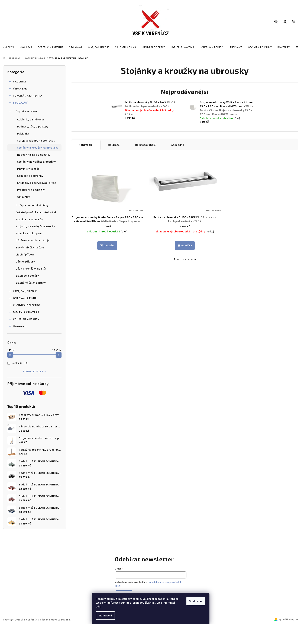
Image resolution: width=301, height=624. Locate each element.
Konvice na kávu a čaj (30, 219)
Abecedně (177, 145)
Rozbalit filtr (33, 371)
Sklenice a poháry (27, 276)
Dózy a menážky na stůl (31, 269)
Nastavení (105, 615)
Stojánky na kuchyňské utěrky (35, 226)
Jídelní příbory (25, 255)
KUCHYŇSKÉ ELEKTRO (26, 305)
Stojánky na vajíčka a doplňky (36, 162)
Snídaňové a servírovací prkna (37, 183)
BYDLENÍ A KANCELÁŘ (26, 312)
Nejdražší (114, 145)
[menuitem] (8, 47)
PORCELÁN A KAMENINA (27, 96)
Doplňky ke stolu (26, 111)
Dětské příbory (25, 262)
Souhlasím (196, 601)
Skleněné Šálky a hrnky (31, 283)
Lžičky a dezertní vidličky (32, 205)
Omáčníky (23, 197)
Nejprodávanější (145, 145)
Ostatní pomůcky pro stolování (36, 212)
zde (98, 607)
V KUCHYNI (19, 82)
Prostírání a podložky (31, 190)
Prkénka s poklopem (29, 233)
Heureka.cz (20, 326)
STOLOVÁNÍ (20, 103)
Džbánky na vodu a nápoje (33, 240)
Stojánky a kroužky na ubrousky (38, 148)
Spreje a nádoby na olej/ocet (36, 141)
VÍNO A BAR (20, 89)
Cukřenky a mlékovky (31, 119)
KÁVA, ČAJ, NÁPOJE (25, 291)
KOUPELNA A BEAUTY (26, 319)
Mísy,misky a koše (28, 169)
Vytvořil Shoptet (288, 619)
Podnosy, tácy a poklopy (32, 127)
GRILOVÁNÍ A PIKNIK (25, 298)
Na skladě (19, 363)
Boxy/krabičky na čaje (30, 247)
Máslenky (23, 134)
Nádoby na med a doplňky (33, 155)
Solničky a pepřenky (30, 176)
